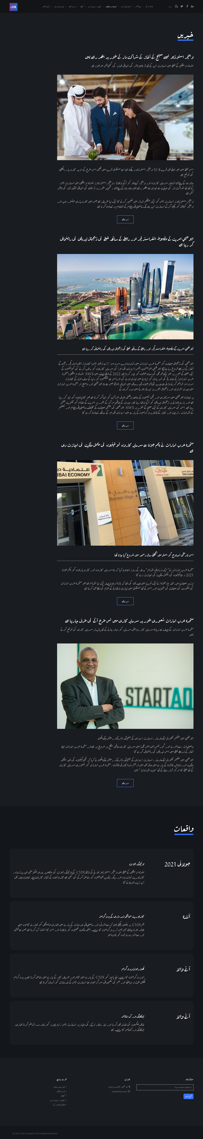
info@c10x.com (119, 1091)
